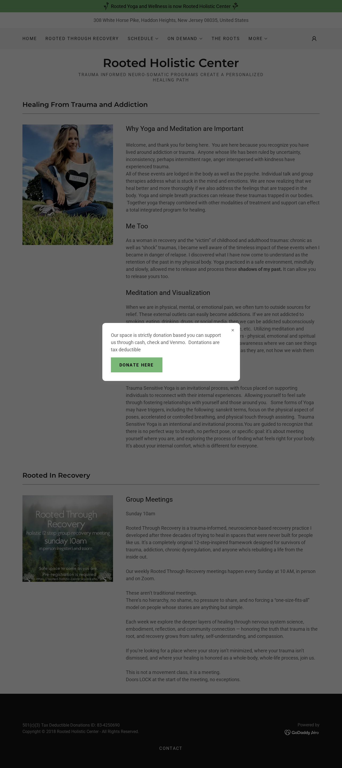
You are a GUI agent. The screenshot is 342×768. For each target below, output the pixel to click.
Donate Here (136, 365)
